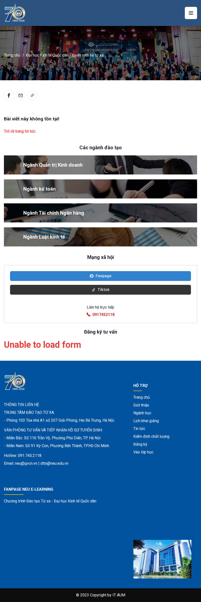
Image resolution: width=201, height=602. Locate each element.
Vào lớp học (143, 452)
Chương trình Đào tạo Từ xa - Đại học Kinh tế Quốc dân (50, 501)
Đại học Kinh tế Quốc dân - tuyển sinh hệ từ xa (64, 55)
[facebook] (9, 95)
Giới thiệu (141, 405)
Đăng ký (140, 444)
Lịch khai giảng (146, 420)
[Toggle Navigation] (191, 13)
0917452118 (103, 314)
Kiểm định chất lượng (151, 436)
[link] (32, 95)
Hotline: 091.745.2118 (22, 455)
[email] (20, 95)
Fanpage (104, 276)
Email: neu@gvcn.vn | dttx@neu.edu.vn (36, 463)
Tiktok (104, 289)
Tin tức (139, 428)
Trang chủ (12, 55)
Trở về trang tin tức (20, 131)
